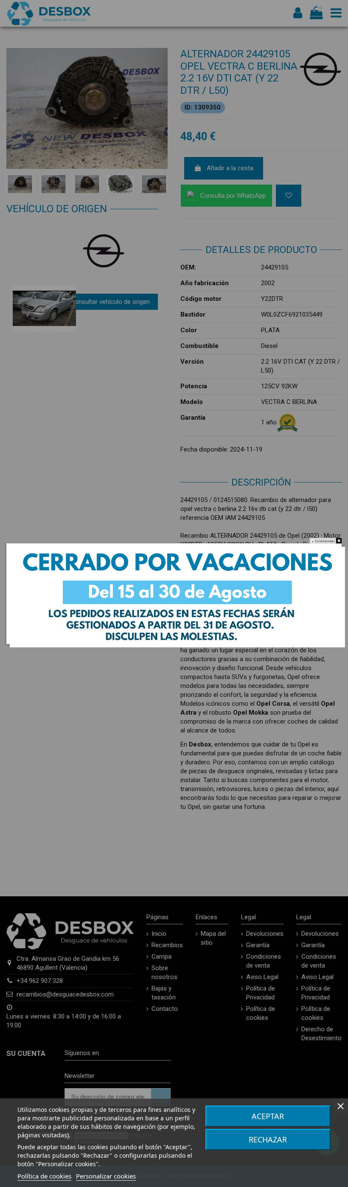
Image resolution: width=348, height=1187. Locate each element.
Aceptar (268, 1116)
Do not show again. (325, 541)
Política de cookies (44, 1176)
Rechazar (268, 1139)
